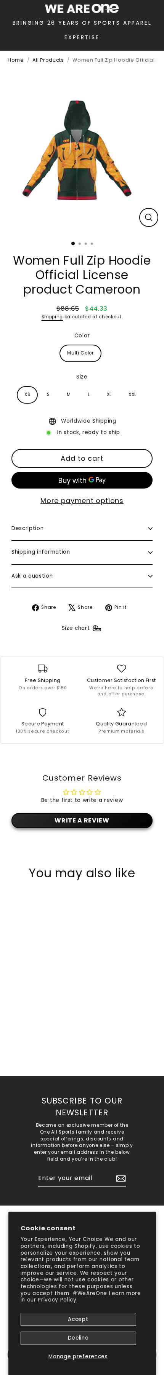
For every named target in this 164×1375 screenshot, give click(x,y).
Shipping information (40, 552)
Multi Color (80, 353)
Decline (78, 1337)
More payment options (82, 500)
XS (27, 394)
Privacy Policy (57, 1299)
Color (82, 335)
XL (109, 394)
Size (82, 376)
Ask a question (32, 576)
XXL (133, 394)
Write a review (82, 820)
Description (27, 528)
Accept (78, 1319)
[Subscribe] (120, 1179)
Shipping (52, 317)
